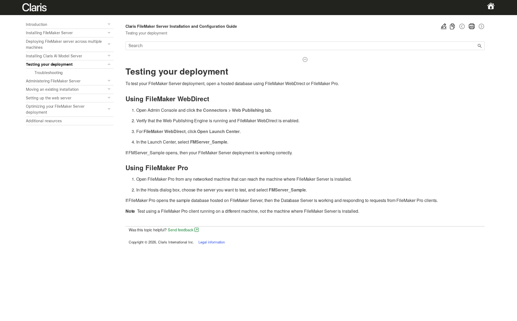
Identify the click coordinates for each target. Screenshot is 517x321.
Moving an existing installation (52, 89)
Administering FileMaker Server (53, 81)
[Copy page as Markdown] (452, 26)
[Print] (472, 26)
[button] (110, 24)
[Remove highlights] (444, 26)
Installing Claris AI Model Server (54, 56)
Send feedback (181, 229)
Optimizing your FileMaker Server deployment (55, 109)
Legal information (211, 242)
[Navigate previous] (462, 26)
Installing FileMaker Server (49, 33)
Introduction (36, 24)
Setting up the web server (48, 98)
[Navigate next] (481, 26)
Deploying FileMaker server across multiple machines (64, 44)
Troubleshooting (48, 73)
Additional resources (44, 121)
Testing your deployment (49, 64)
